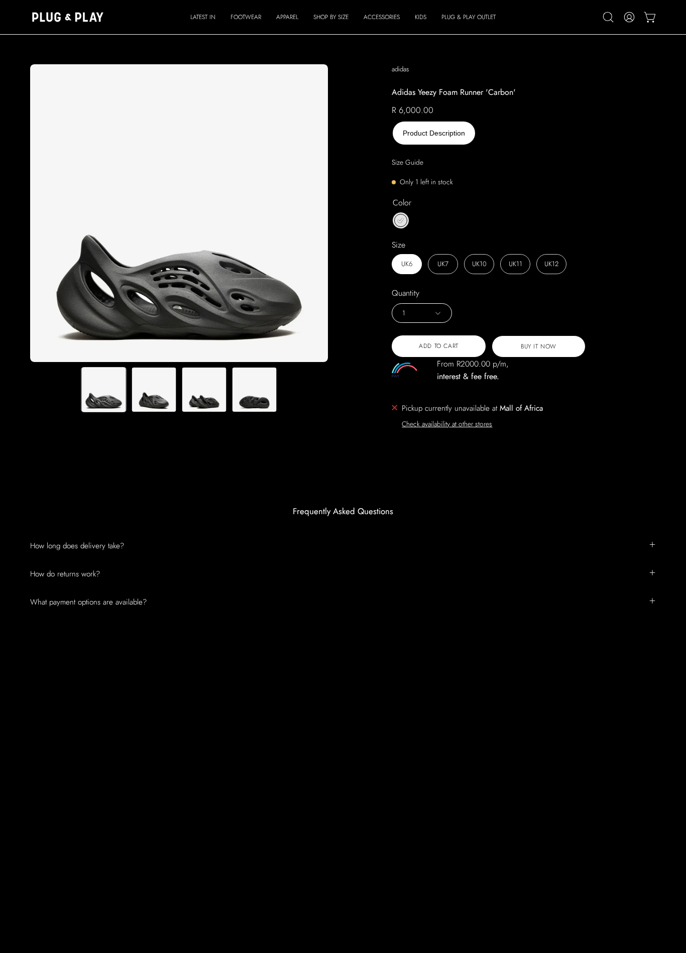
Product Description (434, 133)
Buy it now (538, 346)
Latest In (171, 772)
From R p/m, (473, 370)
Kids (165, 851)
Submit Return (310, 819)
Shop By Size (180, 819)
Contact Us (304, 788)
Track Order (306, 804)
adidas (400, 69)
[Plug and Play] (67, 17)
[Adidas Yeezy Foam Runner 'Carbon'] (104, 389)
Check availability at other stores (447, 424)
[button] (246, 17)
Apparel (171, 804)
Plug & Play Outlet (187, 867)
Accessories (178, 835)
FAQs (296, 772)
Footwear (173, 788)
